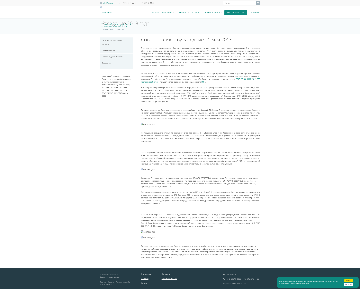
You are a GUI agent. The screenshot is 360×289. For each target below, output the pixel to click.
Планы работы (108, 50)
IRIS (202, 82)
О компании (146, 274)
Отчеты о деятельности (112, 56)
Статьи (144, 283)
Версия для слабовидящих (234, 283)
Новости (144, 278)
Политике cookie (303, 283)
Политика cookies (169, 278)
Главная (155, 12)
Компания (167, 12)
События (182, 12)
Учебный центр (213, 12)
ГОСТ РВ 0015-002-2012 (246, 79)
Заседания (106, 63)
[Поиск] (258, 3)
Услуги (196, 12)
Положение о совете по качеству (112, 42)
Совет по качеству (235, 12)
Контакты (254, 12)
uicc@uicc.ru (108, 3)
